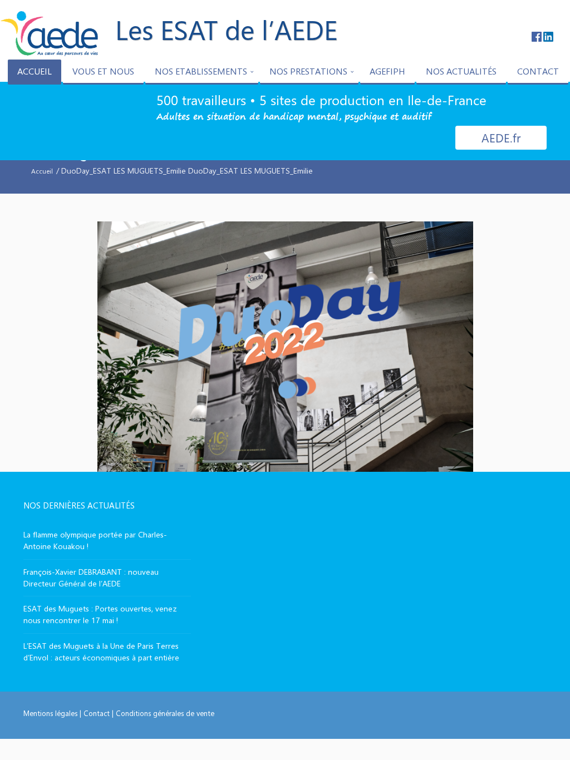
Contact (96, 713)
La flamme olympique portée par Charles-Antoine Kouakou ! (95, 540)
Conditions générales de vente (165, 713)
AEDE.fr (500, 137)
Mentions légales (50, 713)
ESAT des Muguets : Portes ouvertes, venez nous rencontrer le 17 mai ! (100, 614)
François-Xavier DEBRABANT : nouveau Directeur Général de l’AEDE (91, 577)
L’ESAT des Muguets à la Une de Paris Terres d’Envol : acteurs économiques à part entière (101, 651)
